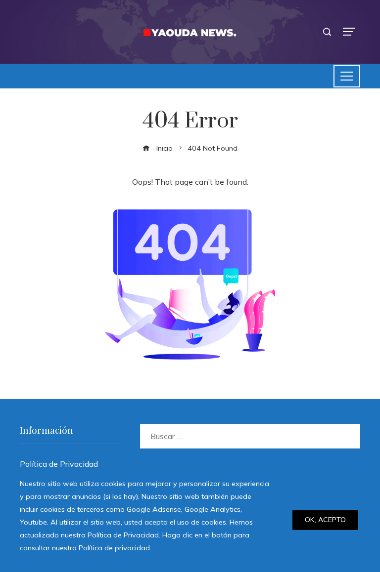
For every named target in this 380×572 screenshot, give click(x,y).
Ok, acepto (325, 519)
